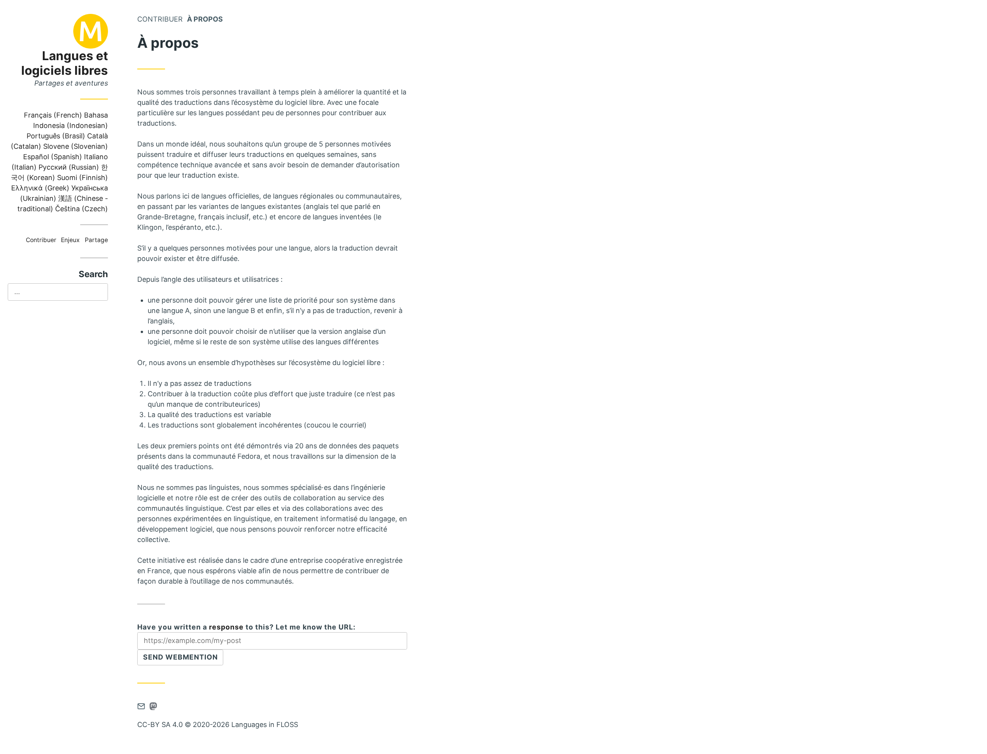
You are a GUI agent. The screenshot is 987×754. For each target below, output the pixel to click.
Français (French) (53, 115)
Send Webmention (180, 657)
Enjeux (70, 240)
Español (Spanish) (52, 157)
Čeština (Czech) (81, 209)
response (226, 627)
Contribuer (41, 240)
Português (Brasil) (56, 136)
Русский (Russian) (69, 167)
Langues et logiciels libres (64, 63)
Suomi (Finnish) (82, 177)
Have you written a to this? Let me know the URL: (246, 627)
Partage (96, 240)
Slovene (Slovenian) (75, 146)
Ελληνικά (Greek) (40, 188)
